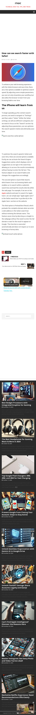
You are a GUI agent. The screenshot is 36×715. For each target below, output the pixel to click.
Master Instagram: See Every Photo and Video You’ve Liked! (17, 659)
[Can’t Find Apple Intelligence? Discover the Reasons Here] (18, 619)
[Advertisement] (18, 32)
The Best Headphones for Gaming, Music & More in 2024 (17, 440)
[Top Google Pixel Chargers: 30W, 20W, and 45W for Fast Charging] (18, 473)
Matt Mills (14, 59)
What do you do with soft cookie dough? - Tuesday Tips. (11, 280)
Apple (4, 193)
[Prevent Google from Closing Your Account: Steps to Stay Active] (18, 509)
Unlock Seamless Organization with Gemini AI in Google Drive (18, 550)
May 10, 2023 (6, 59)
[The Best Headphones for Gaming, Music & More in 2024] (18, 436)
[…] (16, 487)
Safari (8, 252)
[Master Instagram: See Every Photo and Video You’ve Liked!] (18, 655)
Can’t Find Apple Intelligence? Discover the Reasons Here (15, 623)
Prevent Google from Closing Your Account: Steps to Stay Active (17, 513)
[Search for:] (18, 316)
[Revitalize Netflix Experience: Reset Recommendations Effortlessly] (18, 692)
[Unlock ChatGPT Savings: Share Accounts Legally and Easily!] (18, 582)
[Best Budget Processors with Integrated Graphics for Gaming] (18, 400)
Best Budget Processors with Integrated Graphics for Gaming (16, 404)
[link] (6, 280)
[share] (16, 279)
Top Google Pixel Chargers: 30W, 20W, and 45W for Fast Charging (16, 477)
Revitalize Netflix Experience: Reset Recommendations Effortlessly (18, 696)
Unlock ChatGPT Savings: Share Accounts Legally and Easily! (16, 586)
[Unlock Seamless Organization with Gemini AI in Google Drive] (18, 546)
